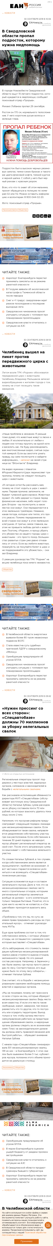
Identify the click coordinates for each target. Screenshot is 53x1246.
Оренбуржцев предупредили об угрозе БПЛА (24, 658)
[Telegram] (41, 216)
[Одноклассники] (38, 216)
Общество (22, 210)
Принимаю (26, 1241)
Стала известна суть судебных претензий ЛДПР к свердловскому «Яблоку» (26, 649)
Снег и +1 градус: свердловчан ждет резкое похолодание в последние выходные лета (26, 303)
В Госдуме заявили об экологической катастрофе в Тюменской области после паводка (27, 292)
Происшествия (9, 210)
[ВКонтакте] (34, 216)
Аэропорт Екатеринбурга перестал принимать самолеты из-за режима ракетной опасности (26, 281)
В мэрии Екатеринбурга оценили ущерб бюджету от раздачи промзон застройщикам (27, 1152)
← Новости (8, 13)
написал (25, 460)
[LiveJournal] (49, 216)
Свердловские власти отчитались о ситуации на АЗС (26, 324)
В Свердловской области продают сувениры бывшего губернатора (26, 1169)
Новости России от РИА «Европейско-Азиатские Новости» (19, 6)
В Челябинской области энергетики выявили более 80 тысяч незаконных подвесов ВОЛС (27, 637)
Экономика (8, 1067)
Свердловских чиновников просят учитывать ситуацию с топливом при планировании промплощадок (27, 315)
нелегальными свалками (26, 789)
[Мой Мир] (45, 216)
